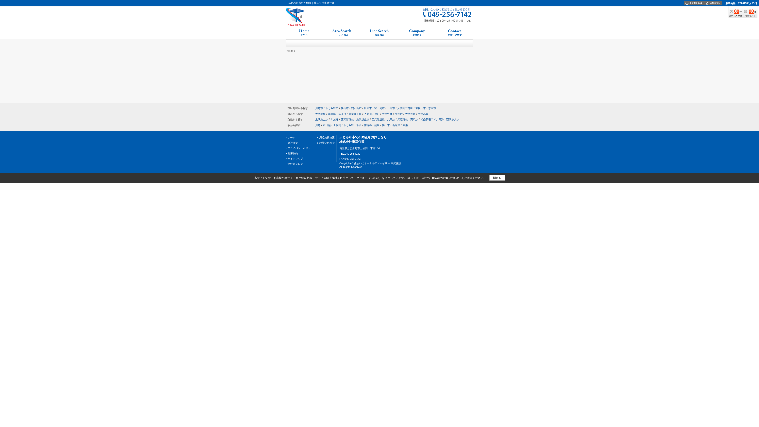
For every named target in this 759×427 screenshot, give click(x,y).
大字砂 (399, 113)
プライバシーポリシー (300, 148)
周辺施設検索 (327, 137)
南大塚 (332, 113)
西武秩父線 (452, 119)
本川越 (327, 125)
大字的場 (320, 113)
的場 (377, 125)
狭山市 (345, 108)
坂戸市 (368, 108)
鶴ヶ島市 (356, 108)
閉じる (497, 177)
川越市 (319, 108)
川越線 (334, 119)
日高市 (391, 108)
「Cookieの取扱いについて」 (445, 178)
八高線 (391, 119)
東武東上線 (321, 119)
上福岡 (337, 125)
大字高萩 (423, 113)
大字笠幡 (387, 113)
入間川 (368, 113)
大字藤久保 (355, 113)
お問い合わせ (327, 142)
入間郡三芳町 (405, 108)
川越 (317, 125)
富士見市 (379, 108)
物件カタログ (295, 163)
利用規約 (293, 153)
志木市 (432, 108)
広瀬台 (342, 113)
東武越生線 (362, 119)
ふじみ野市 (332, 108)
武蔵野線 (402, 119)
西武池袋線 (378, 119)
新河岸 (396, 125)
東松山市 (420, 108)
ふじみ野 (349, 125)
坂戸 (359, 125)
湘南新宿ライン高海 (432, 119)
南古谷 (368, 125)
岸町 (377, 113)
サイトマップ (295, 158)
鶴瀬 (405, 125)
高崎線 (414, 119)
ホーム (291, 137)
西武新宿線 (347, 119)
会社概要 (293, 142)
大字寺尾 (410, 113)
